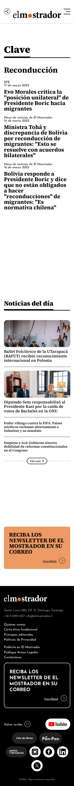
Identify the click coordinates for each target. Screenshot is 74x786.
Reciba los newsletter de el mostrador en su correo (36, 543)
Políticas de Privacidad (20, 639)
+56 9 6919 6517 (14, 615)
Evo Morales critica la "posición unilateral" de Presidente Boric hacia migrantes (36, 100)
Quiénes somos (14, 624)
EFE (7, 81)
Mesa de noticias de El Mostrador (28, 117)
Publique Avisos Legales (21, 651)
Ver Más (35, 461)
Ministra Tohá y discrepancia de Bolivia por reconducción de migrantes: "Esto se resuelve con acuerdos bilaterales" (35, 141)
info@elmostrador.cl (39, 615)
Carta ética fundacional (20, 629)
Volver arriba (13, 724)
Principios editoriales (18, 634)
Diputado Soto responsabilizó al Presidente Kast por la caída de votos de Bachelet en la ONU (34, 406)
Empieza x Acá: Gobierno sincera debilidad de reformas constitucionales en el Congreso (35, 446)
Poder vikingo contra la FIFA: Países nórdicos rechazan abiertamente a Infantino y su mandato (33, 427)
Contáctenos (13, 656)
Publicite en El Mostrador (22, 646)
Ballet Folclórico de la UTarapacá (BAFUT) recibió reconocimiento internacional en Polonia (36, 356)
